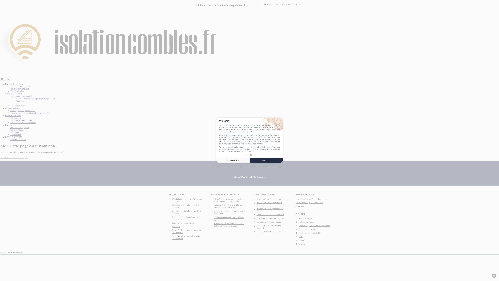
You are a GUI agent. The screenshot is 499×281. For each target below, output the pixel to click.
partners (233, 125)
